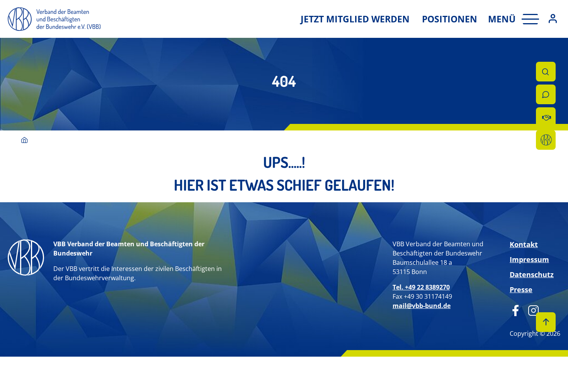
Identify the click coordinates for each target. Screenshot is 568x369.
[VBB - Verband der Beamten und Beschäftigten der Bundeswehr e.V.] (24, 140)
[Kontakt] (546, 94)
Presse (521, 289)
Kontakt (524, 244)
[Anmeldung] (552, 19)
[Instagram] (531, 310)
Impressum (529, 259)
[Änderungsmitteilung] (546, 117)
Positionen (449, 19)
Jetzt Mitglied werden (355, 19)
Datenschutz (532, 274)
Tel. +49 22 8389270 (421, 287)
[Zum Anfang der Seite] (546, 322)
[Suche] (546, 71)
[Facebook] (516, 310)
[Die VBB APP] (546, 140)
